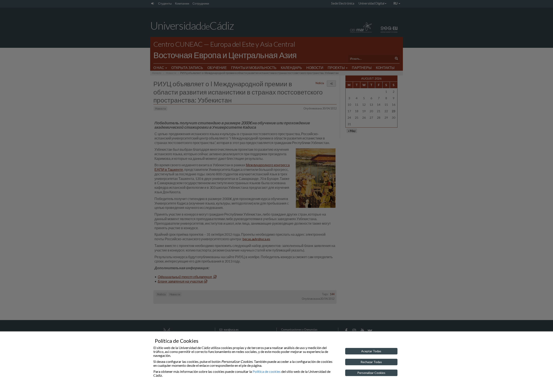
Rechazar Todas (371, 362)
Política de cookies (267, 371)
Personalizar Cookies (371, 373)
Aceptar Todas (371, 351)
